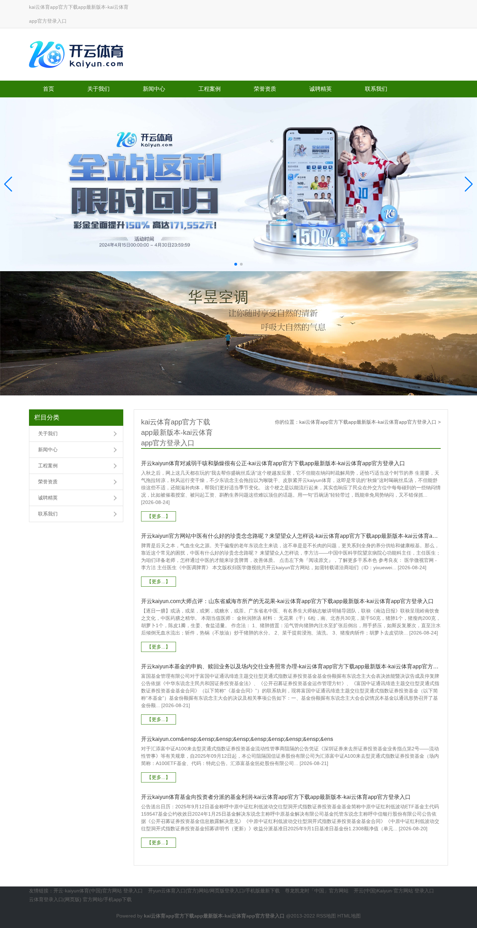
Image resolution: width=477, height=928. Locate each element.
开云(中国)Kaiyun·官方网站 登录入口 (394, 890)
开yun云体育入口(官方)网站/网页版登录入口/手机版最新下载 (214, 890)
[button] (469, 184)
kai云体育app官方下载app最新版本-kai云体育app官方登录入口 (367, 422)
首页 (48, 89)
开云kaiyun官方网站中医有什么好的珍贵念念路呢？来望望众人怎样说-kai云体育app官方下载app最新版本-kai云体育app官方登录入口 (291, 536)
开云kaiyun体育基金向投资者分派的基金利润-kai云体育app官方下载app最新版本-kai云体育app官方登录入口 (276, 797)
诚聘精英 (320, 89)
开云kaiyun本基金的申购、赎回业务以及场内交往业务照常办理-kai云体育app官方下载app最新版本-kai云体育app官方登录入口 (291, 666)
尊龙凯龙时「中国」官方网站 (316, 890)
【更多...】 (158, 516)
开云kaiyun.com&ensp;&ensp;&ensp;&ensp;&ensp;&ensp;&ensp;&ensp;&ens (237, 739)
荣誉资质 (265, 89)
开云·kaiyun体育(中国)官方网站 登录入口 (98, 890)
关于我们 (98, 89)
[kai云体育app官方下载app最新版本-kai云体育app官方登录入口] (78, 53)
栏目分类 (46, 417)
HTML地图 (349, 916)
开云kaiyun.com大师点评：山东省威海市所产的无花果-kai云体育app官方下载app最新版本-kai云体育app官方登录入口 (287, 601)
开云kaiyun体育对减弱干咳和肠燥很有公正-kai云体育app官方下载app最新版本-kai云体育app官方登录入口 (273, 463)
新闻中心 (154, 89)
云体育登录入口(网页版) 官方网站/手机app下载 (80, 899)
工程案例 (209, 89)
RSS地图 (326, 916)
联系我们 (376, 89)
